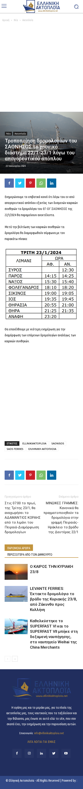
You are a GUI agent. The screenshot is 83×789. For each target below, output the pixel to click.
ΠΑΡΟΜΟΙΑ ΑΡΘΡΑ (18, 548)
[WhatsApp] (41, 183)
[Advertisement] (41, 68)
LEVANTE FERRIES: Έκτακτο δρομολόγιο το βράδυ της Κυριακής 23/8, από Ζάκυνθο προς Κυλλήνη (53, 599)
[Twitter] (19, 183)
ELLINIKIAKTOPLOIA (34, 443)
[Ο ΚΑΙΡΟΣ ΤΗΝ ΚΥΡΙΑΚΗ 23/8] (16, 572)
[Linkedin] (51, 183)
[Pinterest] (30, 183)
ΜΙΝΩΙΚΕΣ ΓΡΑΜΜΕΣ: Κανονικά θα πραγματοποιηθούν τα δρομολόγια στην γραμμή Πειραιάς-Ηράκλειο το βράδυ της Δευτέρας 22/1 (60, 517)
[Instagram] (29, 753)
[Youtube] (66, 753)
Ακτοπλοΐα (27, 20)
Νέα (16, 20)
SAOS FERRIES (15, 449)
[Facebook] (9, 183)
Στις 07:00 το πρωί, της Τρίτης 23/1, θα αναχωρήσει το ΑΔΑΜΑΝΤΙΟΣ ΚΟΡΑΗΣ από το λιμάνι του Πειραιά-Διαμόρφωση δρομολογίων (23, 517)
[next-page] (15, 659)
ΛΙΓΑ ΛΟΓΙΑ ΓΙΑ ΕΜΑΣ (41, 742)
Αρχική (5, 20)
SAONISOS (57, 443)
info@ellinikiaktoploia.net (49, 733)
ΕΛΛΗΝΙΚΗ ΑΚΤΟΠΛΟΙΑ (42, 449)
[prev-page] (7, 659)
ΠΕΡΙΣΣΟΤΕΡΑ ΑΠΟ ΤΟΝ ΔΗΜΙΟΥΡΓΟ (29, 554)
